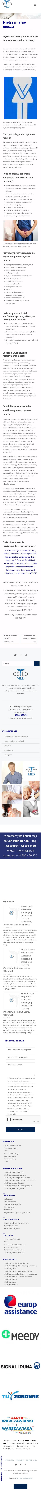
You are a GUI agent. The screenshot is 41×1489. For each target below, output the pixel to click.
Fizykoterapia (8, 1199)
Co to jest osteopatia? (12, 1239)
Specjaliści (20, 1460)
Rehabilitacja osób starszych (14, 1183)
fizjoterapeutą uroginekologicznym (15, 385)
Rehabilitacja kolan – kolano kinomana (18, 1277)
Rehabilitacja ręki (10, 1282)
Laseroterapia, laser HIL (12, 1204)
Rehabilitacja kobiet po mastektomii (17, 1177)
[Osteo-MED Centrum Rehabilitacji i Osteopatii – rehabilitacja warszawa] (7, 4)
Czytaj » (5, 945)
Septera (19, 1478)
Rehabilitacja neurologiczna (14, 1188)
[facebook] (21, 655)
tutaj (11, 390)
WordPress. (28, 1478)
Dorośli (6, 1242)
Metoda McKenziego (11, 1153)
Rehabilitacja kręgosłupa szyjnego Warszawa (20, 1266)
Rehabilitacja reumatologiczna (15, 1175)
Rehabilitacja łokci (10, 1279)
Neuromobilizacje (10, 1159)
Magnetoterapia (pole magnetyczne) (17, 1212)
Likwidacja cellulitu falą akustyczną (16, 1223)
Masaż (6, 1151)
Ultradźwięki (8, 1210)
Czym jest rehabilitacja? (12, 1145)
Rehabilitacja (31, 1460)
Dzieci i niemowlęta (11, 1247)
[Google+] (26, 655)
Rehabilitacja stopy (10, 1285)
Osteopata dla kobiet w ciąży (14, 1244)
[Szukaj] (36, 663)
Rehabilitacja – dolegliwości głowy (16, 1263)
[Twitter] (15, 655)
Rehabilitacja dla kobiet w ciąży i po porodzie (20, 1180)
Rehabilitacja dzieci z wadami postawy (18, 1186)
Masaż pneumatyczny (12, 1228)
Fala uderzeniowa (10, 1202)
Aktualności (8, 902)
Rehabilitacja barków (11, 1268)
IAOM (6, 1161)
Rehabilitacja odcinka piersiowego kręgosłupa (20, 1274)
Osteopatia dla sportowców (14, 1250)
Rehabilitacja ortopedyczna (13, 1172)
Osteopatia (9, 1460)
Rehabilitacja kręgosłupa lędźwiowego (18, 1271)
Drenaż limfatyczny (11, 1226)
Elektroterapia (9, 1207)
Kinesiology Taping (10, 1148)
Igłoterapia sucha (10, 1156)
